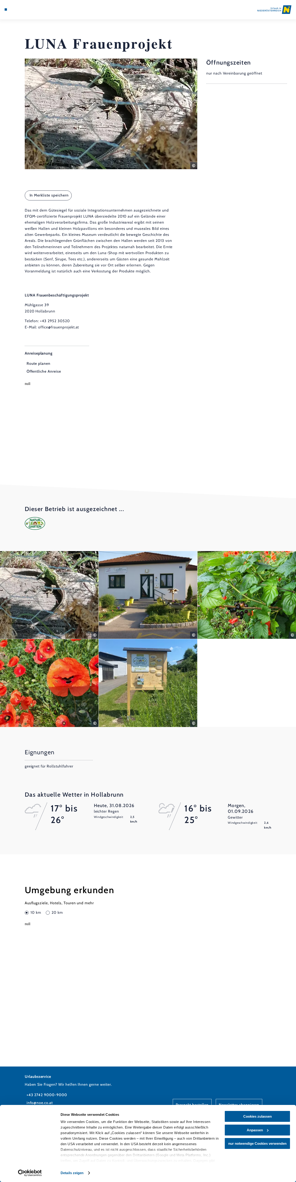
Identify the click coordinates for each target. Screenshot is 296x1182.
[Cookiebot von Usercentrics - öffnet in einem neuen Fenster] (30, 1173)
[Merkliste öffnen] (22, 9)
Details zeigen (72, 1173)
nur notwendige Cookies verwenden (257, 1143)
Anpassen (255, 1130)
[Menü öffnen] (6, 9)
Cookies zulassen (257, 1116)
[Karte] (16, 9)
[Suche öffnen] (27, 9)
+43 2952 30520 (55, 321)
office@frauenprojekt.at (58, 327)
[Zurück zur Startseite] (274, 9)
